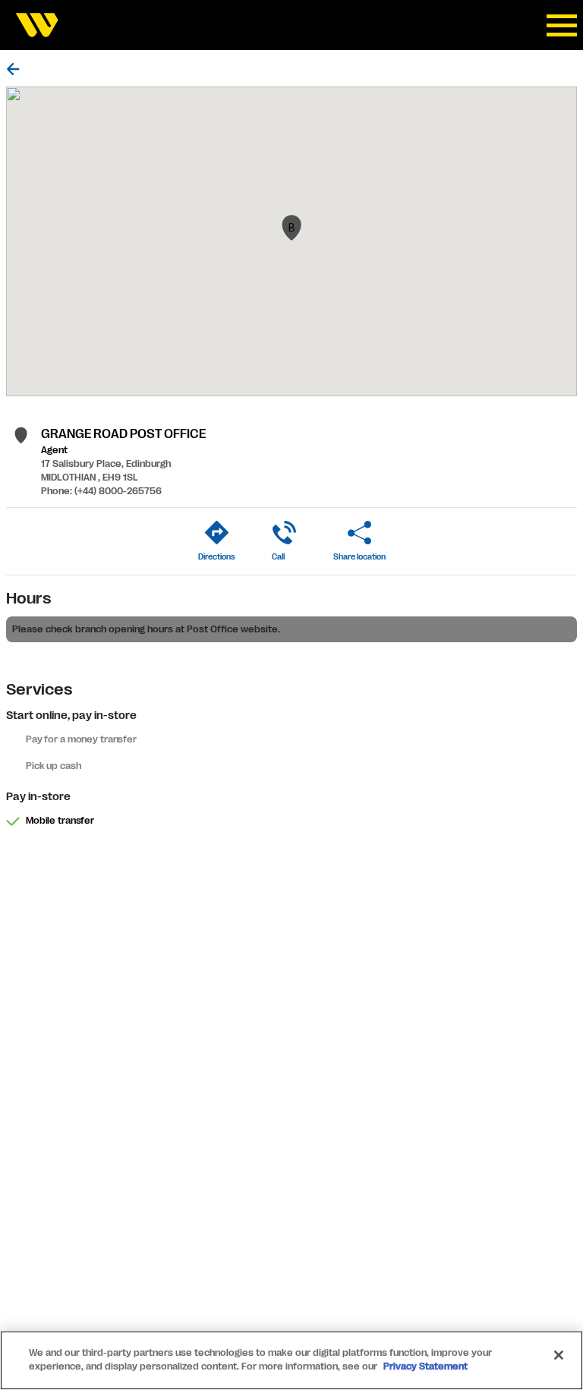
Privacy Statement (425, 1366)
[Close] (558, 1355)
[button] (291, 227)
